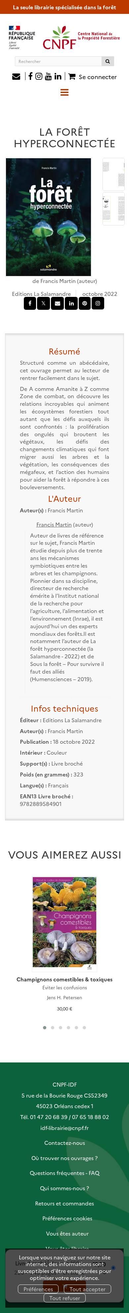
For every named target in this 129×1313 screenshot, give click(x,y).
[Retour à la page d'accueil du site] (64, 37)
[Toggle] (64, 92)
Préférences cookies (67, 1218)
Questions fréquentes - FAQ (64, 1172)
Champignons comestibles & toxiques (64, 979)
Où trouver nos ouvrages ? (64, 1157)
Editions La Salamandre (41, 293)
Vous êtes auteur (67, 1233)
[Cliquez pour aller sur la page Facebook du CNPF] (30, 76)
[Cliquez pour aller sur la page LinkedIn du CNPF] (60, 76)
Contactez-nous (64, 1142)
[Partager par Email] (57, 303)
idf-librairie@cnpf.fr (64, 1127)
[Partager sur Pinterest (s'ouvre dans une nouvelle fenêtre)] (85, 303)
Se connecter (98, 76)
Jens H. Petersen (64, 997)
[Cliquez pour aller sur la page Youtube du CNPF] (48, 76)
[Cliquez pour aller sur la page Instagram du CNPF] (38, 76)
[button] (48, 217)
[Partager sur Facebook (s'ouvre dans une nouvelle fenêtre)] (30, 303)
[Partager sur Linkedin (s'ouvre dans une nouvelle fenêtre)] (71, 303)
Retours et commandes (64, 1203)
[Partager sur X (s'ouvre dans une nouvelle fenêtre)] (43, 303)
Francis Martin (58, 280)
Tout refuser (64, 1297)
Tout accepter (87, 1288)
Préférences (38, 1288)
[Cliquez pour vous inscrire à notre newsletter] (18, 76)
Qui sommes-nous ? (64, 1188)
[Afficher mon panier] (70, 76)
